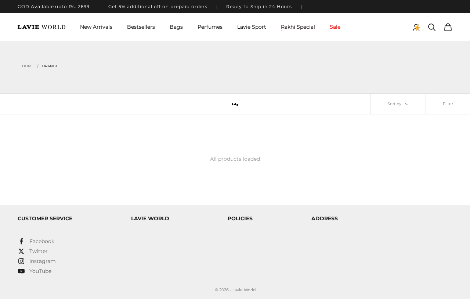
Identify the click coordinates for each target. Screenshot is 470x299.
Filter (448, 103)
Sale (335, 27)
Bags (176, 27)
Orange (50, 66)
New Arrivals (96, 27)
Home (28, 66)
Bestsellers (141, 27)
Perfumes (210, 27)
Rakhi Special (298, 27)
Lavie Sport (251, 27)
